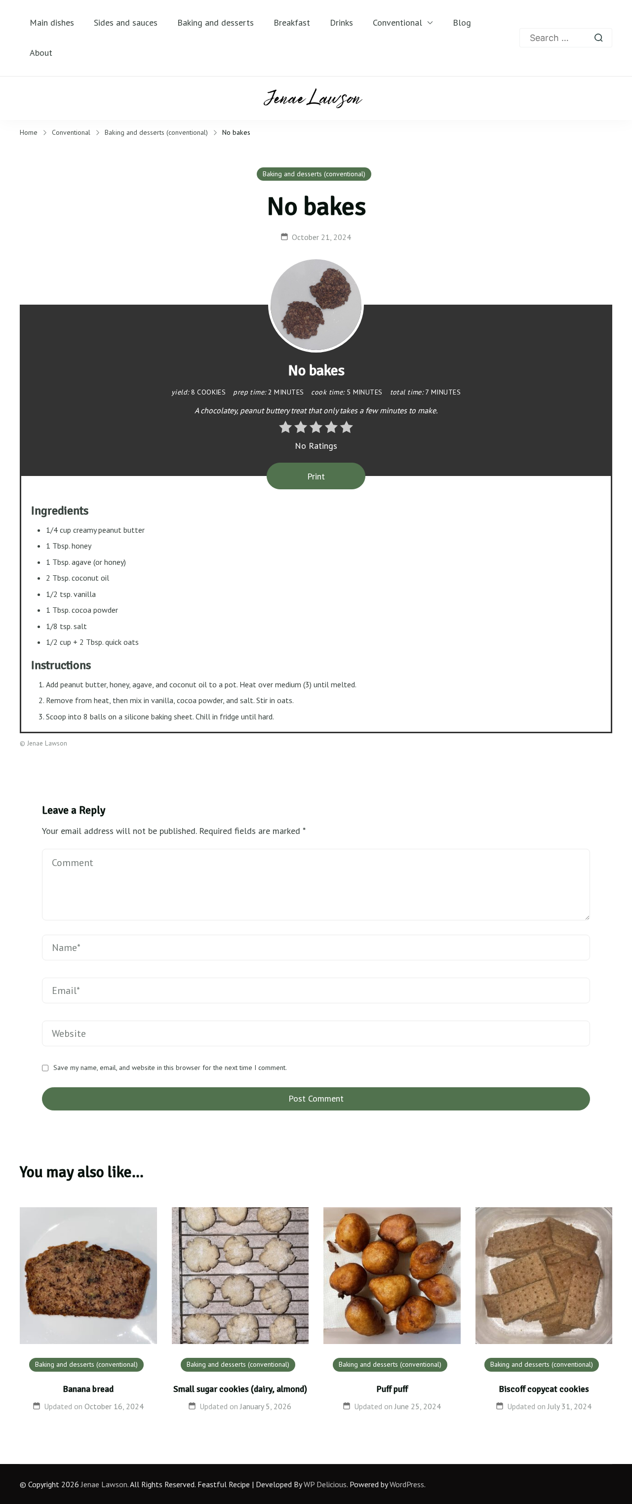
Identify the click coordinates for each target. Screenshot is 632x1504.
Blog (462, 22)
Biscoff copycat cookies (544, 1389)
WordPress (407, 1484)
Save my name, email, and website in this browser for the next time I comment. (170, 1068)
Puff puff (392, 1389)
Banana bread (88, 1389)
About (41, 52)
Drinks (341, 22)
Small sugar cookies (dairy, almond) (240, 1389)
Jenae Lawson (104, 1484)
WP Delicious (325, 1484)
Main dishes (52, 22)
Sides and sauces (126, 22)
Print (316, 476)
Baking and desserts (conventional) (314, 173)
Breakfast (292, 22)
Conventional (397, 22)
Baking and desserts (215, 22)
